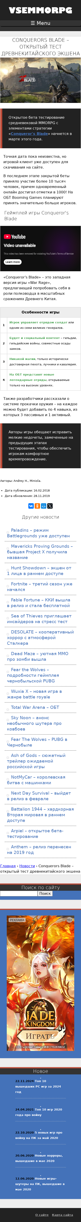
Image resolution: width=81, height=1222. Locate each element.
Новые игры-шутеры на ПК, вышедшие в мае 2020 (40, 1184)
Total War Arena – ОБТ (34, 707)
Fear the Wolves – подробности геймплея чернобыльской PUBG (33, 675)
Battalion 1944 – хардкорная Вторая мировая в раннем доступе (40, 815)
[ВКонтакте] (31, 506)
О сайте (42, 1215)
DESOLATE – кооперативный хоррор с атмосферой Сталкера (40, 637)
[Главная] (40, 16)
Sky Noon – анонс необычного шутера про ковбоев (34, 723)
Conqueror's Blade (29, 134)
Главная (8, 866)
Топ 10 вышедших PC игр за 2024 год (38, 1086)
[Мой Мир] (43, 506)
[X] (50, 506)
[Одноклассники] (37, 506)
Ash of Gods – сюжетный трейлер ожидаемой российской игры (36, 761)
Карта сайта (62, 1215)
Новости (27, 866)
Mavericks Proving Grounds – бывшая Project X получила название (40, 552)
